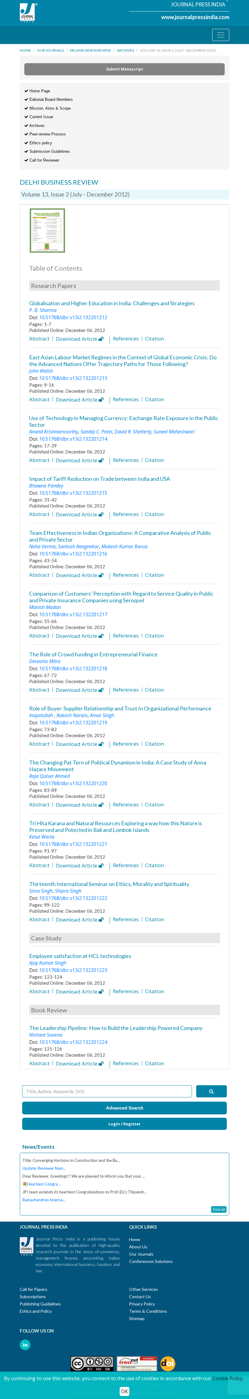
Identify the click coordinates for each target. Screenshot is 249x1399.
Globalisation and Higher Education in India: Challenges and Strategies (112, 303)
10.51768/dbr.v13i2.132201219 (73, 722)
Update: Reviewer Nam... (44, 1163)
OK (124, 1391)
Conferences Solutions (151, 1261)
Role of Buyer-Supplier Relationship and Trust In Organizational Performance (120, 708)
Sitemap (137, 1318)
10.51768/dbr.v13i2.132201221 (73, 844)
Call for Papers (33, 1289)
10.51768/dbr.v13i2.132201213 (73, 378)
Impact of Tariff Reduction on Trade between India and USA (99, 478)
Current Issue (40, 117)
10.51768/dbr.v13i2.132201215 (73, 493)
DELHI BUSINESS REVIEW (90, 50)
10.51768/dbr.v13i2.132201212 (73, 317)
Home (25, 50)
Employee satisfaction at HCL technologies (80, 956)
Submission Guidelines (49, 151)
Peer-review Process (47, 134)
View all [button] (219, 1209)
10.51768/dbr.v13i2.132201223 (73, 970)
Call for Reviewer (43, 160)
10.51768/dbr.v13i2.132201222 (73, 898)
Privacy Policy (142, 1303)
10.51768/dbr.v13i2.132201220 (73, 783)
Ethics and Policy (36, 1311)
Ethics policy (40, 143)
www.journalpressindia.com (195, 17)
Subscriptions (33, 1296)
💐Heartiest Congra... (41, 1179)
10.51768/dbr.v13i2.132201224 (73, 1042)
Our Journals (50, 50)
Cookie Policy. (228, 1378)
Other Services (143, 1289)
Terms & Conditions (148, 1311)
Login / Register (124, 1124)
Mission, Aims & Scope (49, 108)
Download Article (77, 339)
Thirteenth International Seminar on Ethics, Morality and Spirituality (109, 884)
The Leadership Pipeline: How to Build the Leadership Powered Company (116, 1027)
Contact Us (140, 1296)
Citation (154, 338)
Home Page (39, 91)
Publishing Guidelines (40, 1303)
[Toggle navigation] (220, 35)
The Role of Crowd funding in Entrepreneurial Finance (93, 654)
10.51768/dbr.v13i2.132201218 (73, 668)
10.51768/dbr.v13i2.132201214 (73, 439)
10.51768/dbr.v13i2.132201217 (73, 614)
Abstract (39, 338)
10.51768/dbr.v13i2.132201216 (73, 553)
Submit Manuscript (124, 69)
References (126, 338)
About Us (138, 1246)
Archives (125, 50)
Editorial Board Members (50, 99)
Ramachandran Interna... (43, 1195)
